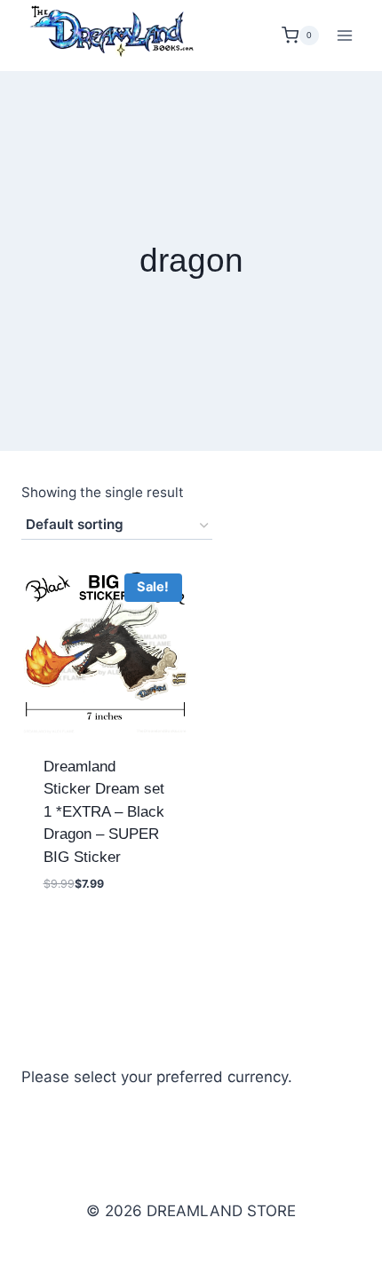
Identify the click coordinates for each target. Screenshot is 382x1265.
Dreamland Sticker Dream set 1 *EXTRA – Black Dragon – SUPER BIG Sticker (104, 812)
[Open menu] (344, 35)
